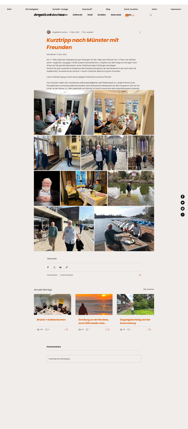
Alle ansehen (148, 289)
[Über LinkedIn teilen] (60, 267)
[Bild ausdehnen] (64, 112)
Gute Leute (116, 15)
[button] (151, 15)
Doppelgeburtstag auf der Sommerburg (135, 321)
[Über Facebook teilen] (48, 267)
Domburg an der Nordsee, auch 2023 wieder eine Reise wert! (94, 321)
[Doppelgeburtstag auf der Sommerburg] (135, 304)
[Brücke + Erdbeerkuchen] (52, 304)
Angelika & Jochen (49, 15)
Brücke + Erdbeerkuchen (51, 319)
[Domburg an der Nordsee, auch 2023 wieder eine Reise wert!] (94, 304)
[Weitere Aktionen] (139, 32)
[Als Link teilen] (66, 267)
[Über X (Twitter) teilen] (54, 267)
